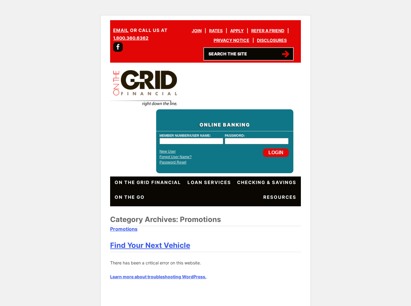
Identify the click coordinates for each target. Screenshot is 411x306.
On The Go (130, 197)
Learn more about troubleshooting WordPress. (158, 276)
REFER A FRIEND (267, 30)
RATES (216, 30)
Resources (279, 197)
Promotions (124, 229)
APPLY (237, 30)
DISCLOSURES (272, 40)
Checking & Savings (266, 182)
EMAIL (121, 30)
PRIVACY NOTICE (231, 40)
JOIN (197, 30)
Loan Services (209, 182)
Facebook (118, 47)
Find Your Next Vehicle (150, 245)
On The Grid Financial (148, 182)
